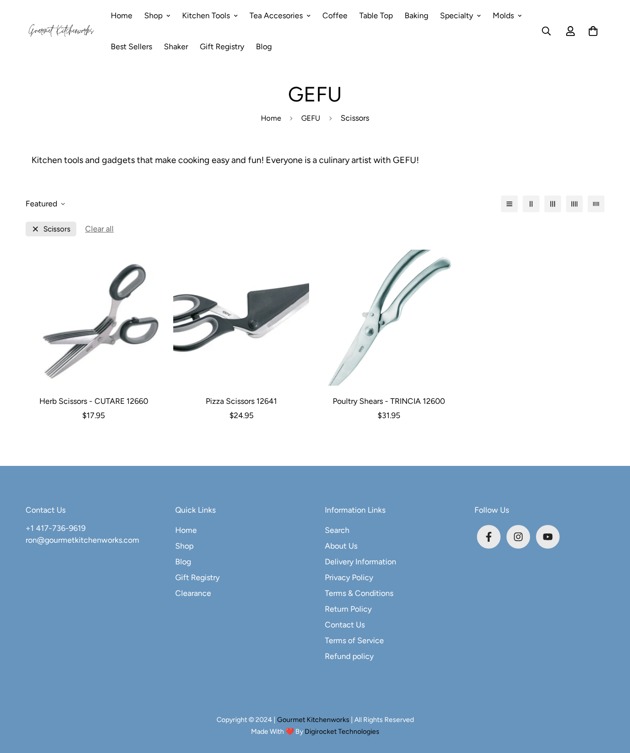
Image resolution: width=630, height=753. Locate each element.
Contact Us (345, 624)
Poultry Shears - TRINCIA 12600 (389, 401)
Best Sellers (131, 46)
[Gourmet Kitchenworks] (61, 31)
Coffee (334, 15)
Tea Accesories (276, 15)
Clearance (193, 593)
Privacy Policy (349, 577)
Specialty (456, 15)
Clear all (99, 228)
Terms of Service (354, 640)
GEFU (310, 118)
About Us (341, 546)
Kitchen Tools (206, 15)
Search (337, 530)
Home (121, 15)
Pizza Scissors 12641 (241, 401)
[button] (591, 31)
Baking (416, 15)
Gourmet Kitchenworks (314, 720)
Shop (153, 15)
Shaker (176, 46)
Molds (503, 15)
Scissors (56, 229)
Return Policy (348, 609)
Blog (264, 46)
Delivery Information (360, 561)
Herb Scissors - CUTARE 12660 (93, 401)
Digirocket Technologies (342, 731)
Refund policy (349, 656)
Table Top (376, 15)
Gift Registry (222, 46)
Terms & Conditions (359, 593)
